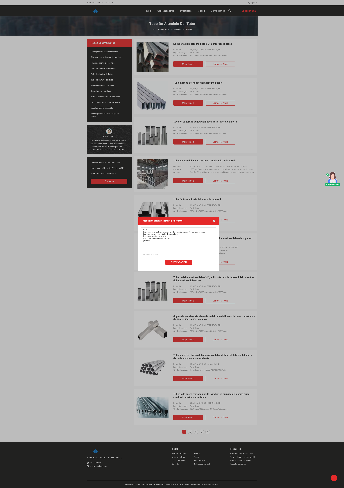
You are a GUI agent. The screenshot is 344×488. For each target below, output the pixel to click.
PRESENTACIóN (179, 262)
